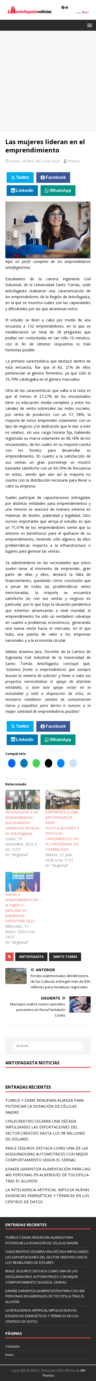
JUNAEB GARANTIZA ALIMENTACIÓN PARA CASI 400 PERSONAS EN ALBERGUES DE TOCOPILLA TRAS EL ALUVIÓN (47, 1174)
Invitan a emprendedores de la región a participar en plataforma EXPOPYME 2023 (21, 907)
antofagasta (31, 956)
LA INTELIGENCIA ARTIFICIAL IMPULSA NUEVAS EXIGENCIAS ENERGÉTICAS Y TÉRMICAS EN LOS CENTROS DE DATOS (47, 1195)
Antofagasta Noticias (32, 1063)
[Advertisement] (48, 81)
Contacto (12, 1346)
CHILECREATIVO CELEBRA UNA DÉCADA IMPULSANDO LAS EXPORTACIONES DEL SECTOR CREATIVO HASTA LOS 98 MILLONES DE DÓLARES (47, 1257)
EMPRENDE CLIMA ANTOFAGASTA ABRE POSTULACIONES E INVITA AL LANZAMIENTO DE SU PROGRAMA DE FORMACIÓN (62, 830)
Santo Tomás (65, 956)
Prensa (73, 161)
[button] (89, 25)
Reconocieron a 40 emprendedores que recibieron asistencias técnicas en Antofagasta (22, 822)
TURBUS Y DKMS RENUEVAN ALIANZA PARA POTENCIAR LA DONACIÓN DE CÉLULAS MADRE (44, 1106)
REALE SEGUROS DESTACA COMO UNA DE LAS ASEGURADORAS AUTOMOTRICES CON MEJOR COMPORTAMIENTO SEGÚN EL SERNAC (46, 1154)
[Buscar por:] (48, 1045)
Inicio (9, 1354)
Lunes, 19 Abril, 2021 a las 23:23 (35, 161)
